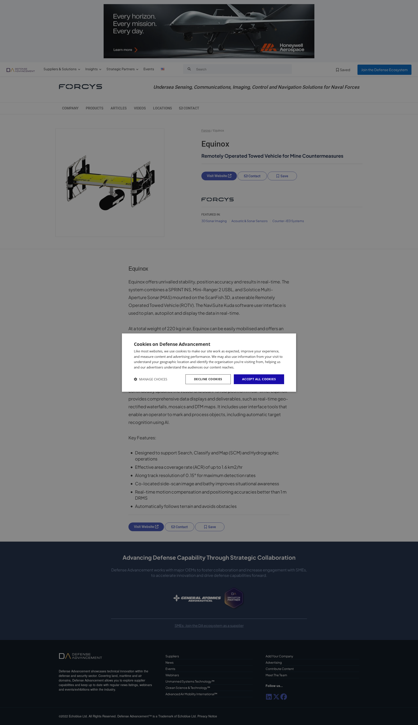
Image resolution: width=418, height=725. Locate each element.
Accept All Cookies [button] (259, 379)
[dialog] (209, 362)
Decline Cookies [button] (208, 379)
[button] (150, 379)
